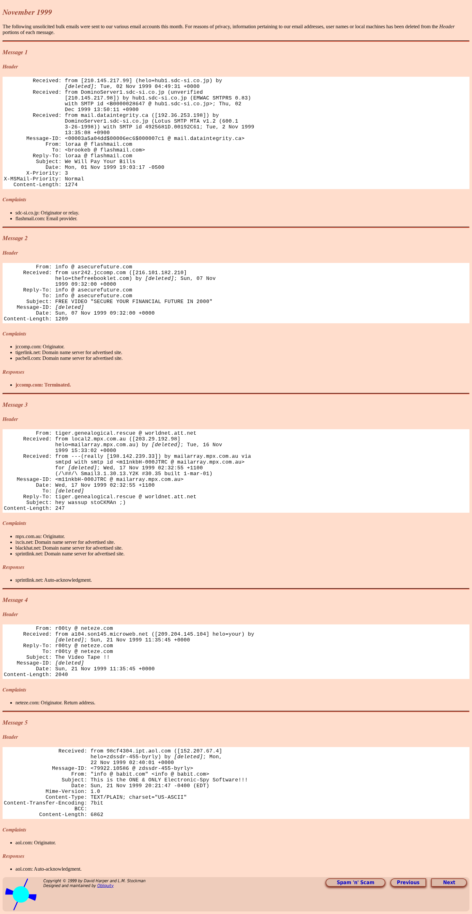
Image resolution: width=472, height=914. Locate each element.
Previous (408, 882)
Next (449, 882)
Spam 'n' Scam (355, 882)
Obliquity (105, 885)
